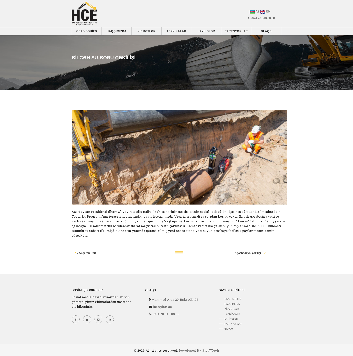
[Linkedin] (109, 319)
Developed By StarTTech (199, 350)
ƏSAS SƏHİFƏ (86, 31)
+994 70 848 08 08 (165, 314)
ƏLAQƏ (266, 31)
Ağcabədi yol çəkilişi (248, 252)
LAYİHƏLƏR (206, 31)
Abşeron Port (87, 252)
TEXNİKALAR (176, 31)
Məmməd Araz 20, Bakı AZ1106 (174, 299)
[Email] (87, 319)
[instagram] (98, 319)
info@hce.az (162, 307)
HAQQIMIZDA (116, 31)
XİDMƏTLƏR (147, 31)
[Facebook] (75, 319)
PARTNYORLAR (236, 31)
